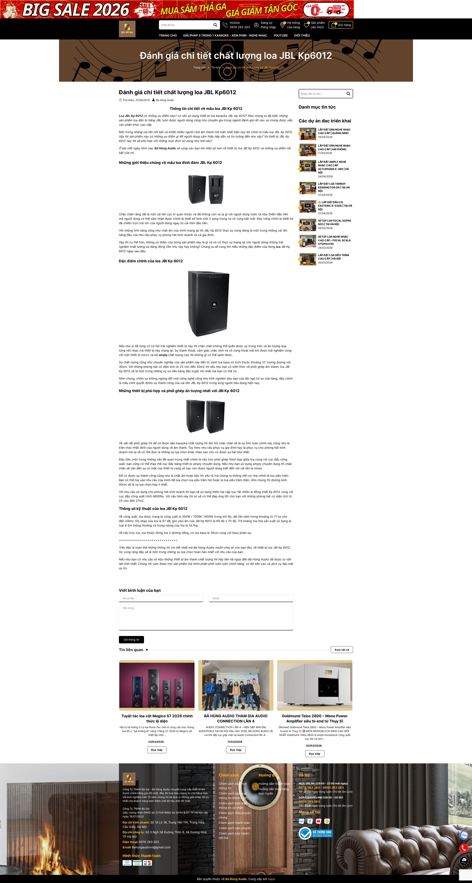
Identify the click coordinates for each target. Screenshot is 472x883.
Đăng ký (267, 23)
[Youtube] (319, 820)
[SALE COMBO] (177, 9)
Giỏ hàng (344, 25)
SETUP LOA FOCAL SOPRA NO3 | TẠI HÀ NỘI (334, 222)
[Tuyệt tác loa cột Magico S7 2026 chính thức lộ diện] (157, 685)
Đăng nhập (268, 27)
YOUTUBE (280, 35)
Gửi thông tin (131, 639)
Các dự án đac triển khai (325, 121)
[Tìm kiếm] (215, 24)
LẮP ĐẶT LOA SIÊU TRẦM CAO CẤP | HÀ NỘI (333, 256)
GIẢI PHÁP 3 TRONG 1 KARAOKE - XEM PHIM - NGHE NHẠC (225, 35)
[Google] (327, 820)
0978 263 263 (149, 842)
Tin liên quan (131, 649)
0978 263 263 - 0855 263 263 (321, 787)
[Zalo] (302, 820)
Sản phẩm (318, 25)
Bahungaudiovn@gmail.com (151, 847)
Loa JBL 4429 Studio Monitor (37, 868)
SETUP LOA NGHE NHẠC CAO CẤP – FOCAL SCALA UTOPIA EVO (334, 240)
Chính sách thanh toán (234, 823)
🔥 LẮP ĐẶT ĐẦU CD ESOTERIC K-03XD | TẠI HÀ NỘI (335, 206)
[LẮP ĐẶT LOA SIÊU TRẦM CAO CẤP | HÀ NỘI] (308, 259)
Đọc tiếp (157, 749)
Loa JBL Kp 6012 (131, 116)
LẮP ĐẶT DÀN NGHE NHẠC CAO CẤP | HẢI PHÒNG (334, 147)
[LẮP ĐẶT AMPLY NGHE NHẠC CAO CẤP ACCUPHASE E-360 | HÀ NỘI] (308, 165)
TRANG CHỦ (168, 35)
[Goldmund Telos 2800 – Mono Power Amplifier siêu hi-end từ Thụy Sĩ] (314, 685)
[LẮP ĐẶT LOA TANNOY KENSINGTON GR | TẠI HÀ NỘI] (308, 188)
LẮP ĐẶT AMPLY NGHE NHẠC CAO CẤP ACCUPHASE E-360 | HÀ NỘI (333, 167)
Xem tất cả (342, 649)
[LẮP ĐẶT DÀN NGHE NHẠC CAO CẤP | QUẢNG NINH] (308, 133)
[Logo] (127, 28)
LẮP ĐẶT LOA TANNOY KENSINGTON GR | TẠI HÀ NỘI (334, 187)
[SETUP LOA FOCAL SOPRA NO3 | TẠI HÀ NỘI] (308, 224)
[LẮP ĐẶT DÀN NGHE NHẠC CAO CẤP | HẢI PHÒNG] (308, 149)
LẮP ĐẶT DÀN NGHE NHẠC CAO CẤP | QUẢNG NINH (334, 131)
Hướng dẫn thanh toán (274, 783)
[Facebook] (310, 820)
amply (162, 355)
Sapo (271, 879)
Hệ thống (293, 25)
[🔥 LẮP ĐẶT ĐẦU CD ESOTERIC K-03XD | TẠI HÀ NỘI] (308, 206)
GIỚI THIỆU (302, 35)
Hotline (240, 25)
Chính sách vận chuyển (235, 828)
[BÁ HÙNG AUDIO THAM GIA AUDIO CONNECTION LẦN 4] (235, 685)
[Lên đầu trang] (464, 873)
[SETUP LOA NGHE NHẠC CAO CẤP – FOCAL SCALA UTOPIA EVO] (308, 240)
